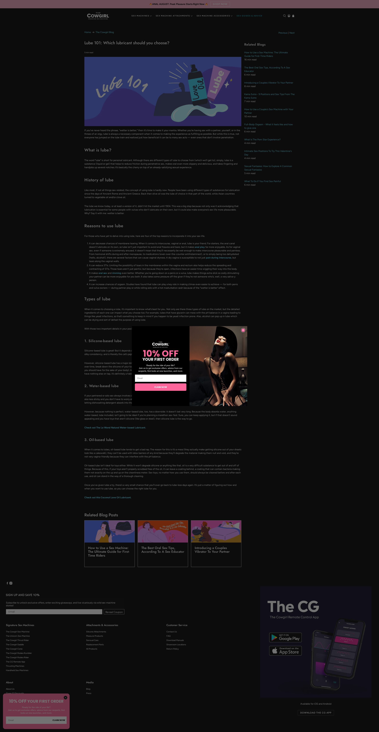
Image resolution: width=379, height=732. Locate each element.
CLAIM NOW (160, 387)
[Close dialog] (243, 330)
